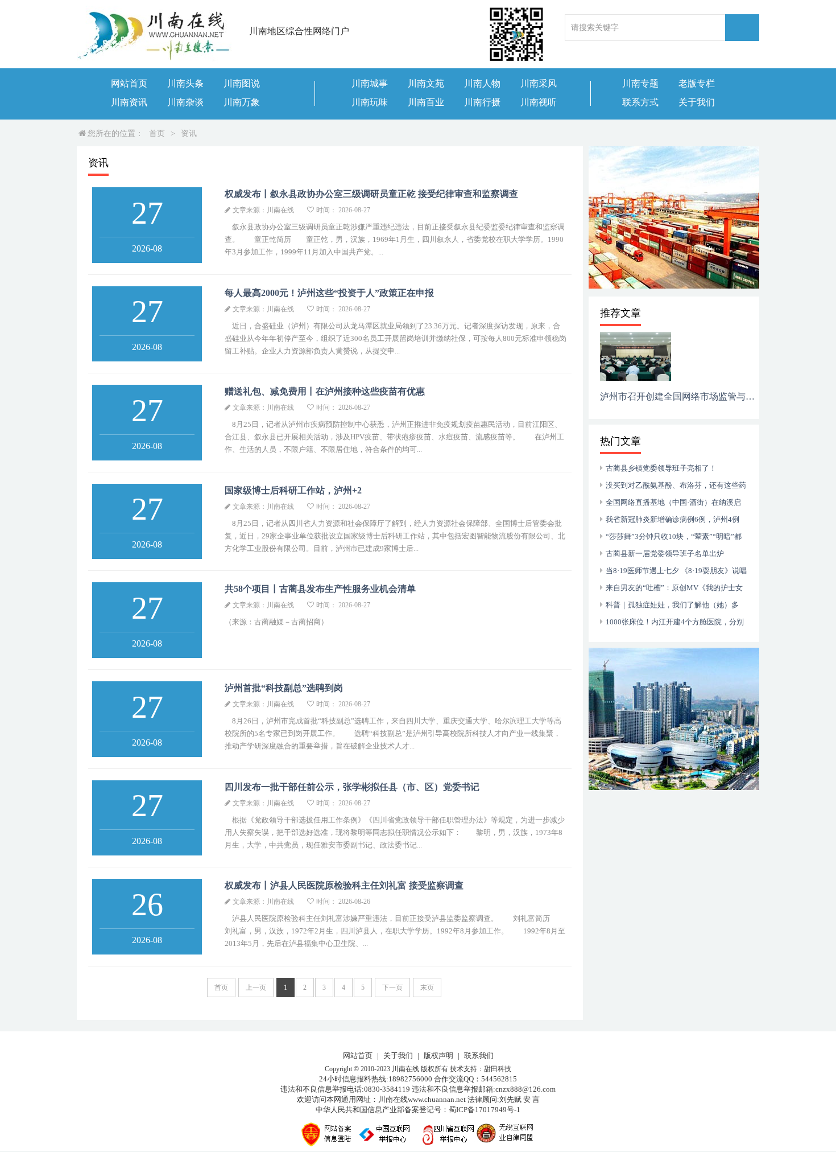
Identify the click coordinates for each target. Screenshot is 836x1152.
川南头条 (185, 83)
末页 (427, 987)
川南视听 (538, 102)
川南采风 (538, 83)
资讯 (189, 133)
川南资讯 (129, 102)
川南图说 (242, 83)
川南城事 (369, 83)
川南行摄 (482, 102)
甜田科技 (497, 1069)
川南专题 (640, 83)
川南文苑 (426, 83)
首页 (157, 133)
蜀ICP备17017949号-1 (484, 1109)
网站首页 (129, 83)
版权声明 (438, 1055)
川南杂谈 (185, 102)
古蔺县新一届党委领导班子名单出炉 (665, 553)
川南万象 (242, 102)
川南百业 (426, 102)
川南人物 (482, 83)
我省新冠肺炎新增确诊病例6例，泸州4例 (672, 519)
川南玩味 (369, 102)
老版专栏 (696, 83)
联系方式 (640, 102)
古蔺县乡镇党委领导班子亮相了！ (661, 468)
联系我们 (479, 1055)
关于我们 (696, 102)
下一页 (392, 987)
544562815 (499, 1079)
